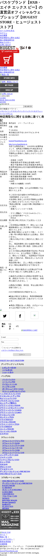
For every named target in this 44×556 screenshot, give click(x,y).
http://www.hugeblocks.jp (18, 144)
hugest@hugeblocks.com (18, 141)
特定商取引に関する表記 (10, 38)
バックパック (24, 111)
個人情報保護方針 (7, 40)
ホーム (2, 534)
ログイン (3, 33)
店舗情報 (3, 544)
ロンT (16, 111)
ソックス (10, 111)
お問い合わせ (5, 45)
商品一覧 (3, 537)
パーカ (32, 111)
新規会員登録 (5, 542)
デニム (10, 114)
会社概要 (3, 35)
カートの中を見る (7, 31)
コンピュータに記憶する (12, 348)
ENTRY (3, 102)
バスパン (3, 111)
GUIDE (3, 98)
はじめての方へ (6, 539)
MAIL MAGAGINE (7, 100)
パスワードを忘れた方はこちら (12, 350)
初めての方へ (5, 42)
